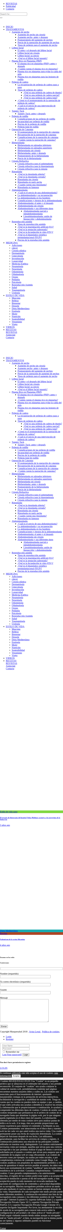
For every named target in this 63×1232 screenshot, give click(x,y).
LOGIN (3, 1068)
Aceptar (16, 1076)
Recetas (3, 933)
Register (9, 1039)
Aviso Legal (35, 1031)
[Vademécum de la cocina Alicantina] (31, 928)
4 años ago (5, 945)
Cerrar (3, 1228)
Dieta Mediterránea (9, 931)
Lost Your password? (12, 1054)
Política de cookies (50, 1031)
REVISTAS (11, 3)
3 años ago (5, 825)
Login (8, 1036)
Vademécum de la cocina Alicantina (12, 939)
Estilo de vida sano (8, 811)
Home (3, 676)
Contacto (10, 9)
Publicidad (11, 6)
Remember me (12, 1052)
